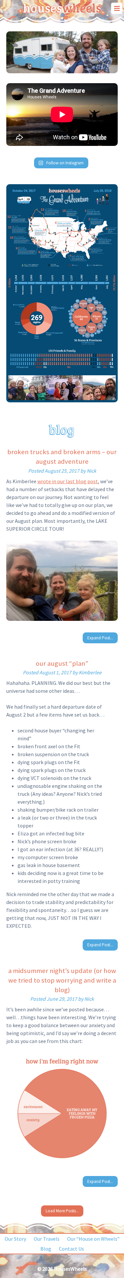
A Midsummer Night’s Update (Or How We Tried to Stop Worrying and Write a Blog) (62, 980)
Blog (45, 1248)
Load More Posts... (62, 1211)
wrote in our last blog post (67, 481)
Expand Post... (100, 638)
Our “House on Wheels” (93, 1238)
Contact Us (71, 1248)
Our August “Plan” (62, 663)
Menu (116, 8)
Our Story (15, 1238)
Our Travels (47, 1238)
